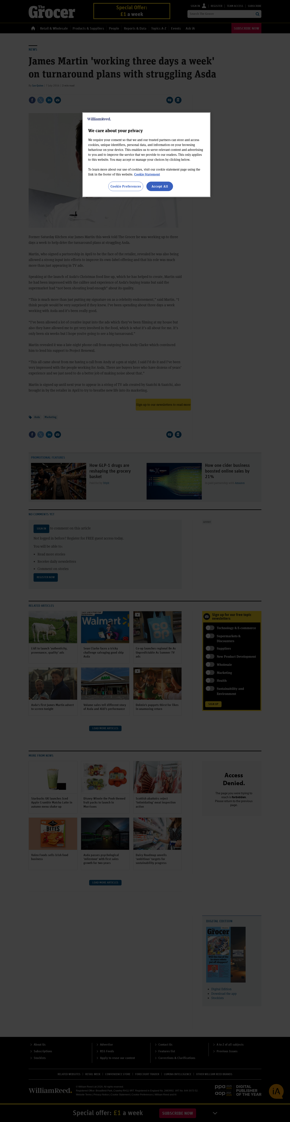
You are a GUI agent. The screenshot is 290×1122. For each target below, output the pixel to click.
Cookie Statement (147, 174)
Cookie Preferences (125, 186)
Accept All (160, 186)
